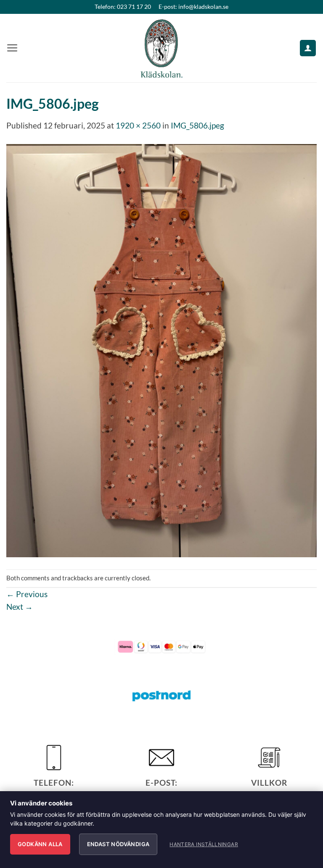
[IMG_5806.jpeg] (161, 349)
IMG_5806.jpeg (197, 125)
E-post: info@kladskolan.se (193, 6)
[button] (12, 48)
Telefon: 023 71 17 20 (123, 6)
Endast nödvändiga (118, 844)
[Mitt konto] (308, 48)
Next (19, 606)
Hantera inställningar (203, 844)
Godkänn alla (40, 844)
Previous (27, 594)
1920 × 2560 (138, 125)
